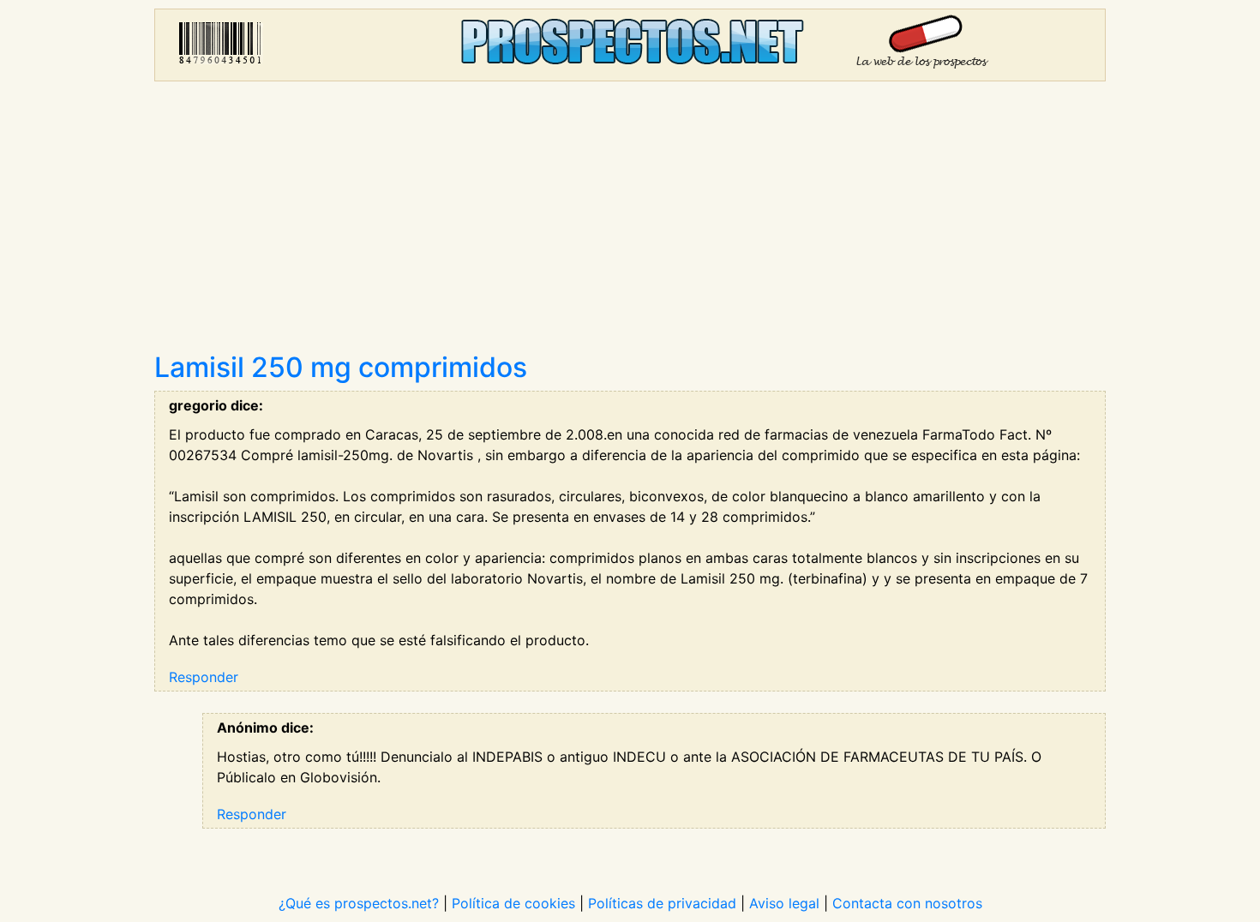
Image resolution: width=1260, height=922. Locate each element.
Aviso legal (784, 903)
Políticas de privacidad (662, 903)
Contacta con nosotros (907, 903)
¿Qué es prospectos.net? (359, 903)
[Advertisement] (630, 223)
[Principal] (630, 45)
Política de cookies (513, 903)
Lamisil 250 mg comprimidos (340, 367)
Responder (203, 677)
